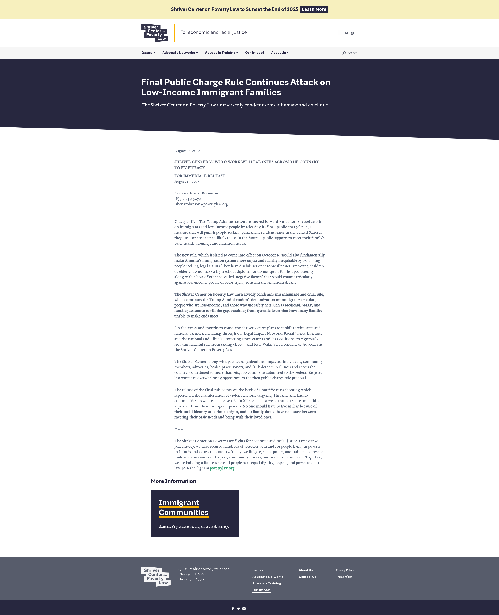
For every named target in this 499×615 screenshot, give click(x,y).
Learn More (314, 9)
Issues (147, 53)
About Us (278, 53)
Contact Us (307, 577)
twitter (346, 33)
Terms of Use (344, 577)
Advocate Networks (178, 53)
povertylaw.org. (223, 468)
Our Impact (254, 53)
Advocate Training (220, 53)
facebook (340, 33)
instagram (352, 33)
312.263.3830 (197, 579)
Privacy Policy (345, 570)
